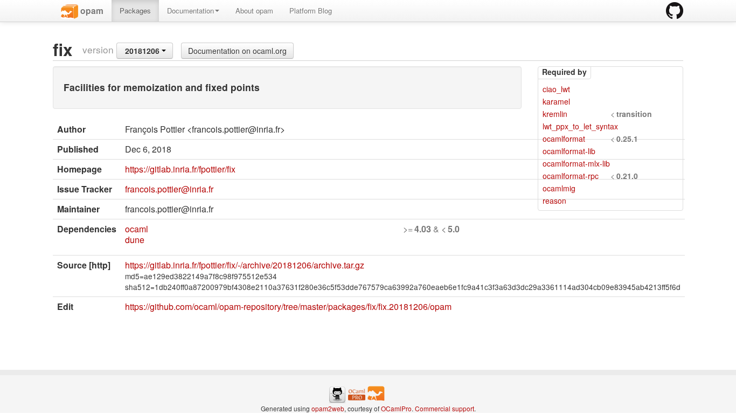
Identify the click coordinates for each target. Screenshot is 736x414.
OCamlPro (396, 408)
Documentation (190, 10)
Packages (135, 10)
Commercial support (444, 408)
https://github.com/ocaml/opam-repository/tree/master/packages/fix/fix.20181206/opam (288, 306)
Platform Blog (310, 10)
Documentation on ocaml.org (237, 50)
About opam (254, 10)
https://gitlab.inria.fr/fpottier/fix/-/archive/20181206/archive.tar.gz (244, 265)
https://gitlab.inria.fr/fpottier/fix (180, 169)
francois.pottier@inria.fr (169, 189)
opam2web (327, 408)
